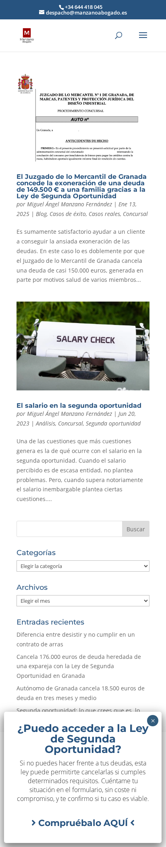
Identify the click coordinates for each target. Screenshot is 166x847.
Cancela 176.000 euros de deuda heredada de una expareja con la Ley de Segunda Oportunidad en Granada (79, 666)
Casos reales (104, 214)
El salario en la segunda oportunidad (79, 405)
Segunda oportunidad (113, 423)
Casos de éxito (68, 214)
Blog (41, 214)
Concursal (135, 214)
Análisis (45, 423)
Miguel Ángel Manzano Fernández (69, 204)
